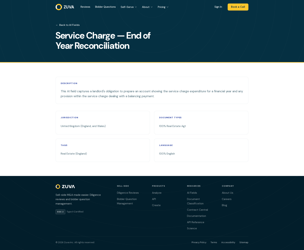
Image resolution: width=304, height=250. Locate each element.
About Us (227, 193)
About (146, 7)
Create (156, 205)
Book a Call (238, 6)
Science (192, 228)
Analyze (157, 193)
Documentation (196, 216)
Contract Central (197, 210)
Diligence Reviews (128, 193)
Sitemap (243, 242)
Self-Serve (127, 7)
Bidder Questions (105, 6)
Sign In (218, 6)
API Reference (195, 222)
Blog (224, 205)
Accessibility (228, 242)
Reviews (85, 6)
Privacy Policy (199, 242)
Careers (227, 199)
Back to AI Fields (68, 24)
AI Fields (192, 193)
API (154, 199)
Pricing (161, 7)
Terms (214, 242)
